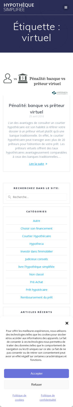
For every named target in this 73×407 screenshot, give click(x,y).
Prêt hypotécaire (36, 290)
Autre (36, 221)
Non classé (36, 274)
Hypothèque (19, 7)
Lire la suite (36, 164)
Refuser (36, 384)
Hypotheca (36, 244)
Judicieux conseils (36, 259)
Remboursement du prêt (36, 297)
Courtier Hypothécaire (36, 236)
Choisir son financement (37, 228)
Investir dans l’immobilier (36, 251)
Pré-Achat (36, 282)
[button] (67, 323)
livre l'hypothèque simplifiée (36, 267)
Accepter (37, 373)
